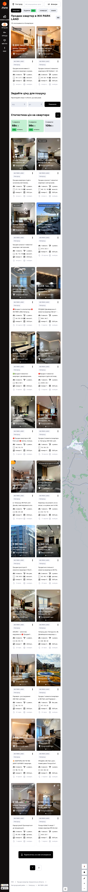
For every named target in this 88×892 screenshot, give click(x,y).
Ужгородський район (18, 885)
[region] (75, 446)
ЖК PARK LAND (19, 61)
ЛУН (12, 882)
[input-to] (36, 104)
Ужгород (17, 64)
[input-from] (19, 104)
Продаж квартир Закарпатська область (30, 882)
